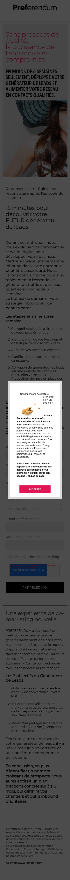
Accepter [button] (35, 489)
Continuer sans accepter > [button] (34, 393)
